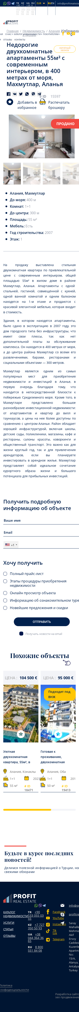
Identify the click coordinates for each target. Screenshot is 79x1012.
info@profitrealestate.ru (74, 905)
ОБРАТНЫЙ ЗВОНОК (64, 49)
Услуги (8, 923)
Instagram (57, 924)
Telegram (57, 939)
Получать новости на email (43, 634)
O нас (8, 34)
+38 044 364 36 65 (36, 937)
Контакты (19, 39)
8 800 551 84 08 (35, 949)
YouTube (57, 918)
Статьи (8, 929)
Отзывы (7, 39)
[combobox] (11, 544)
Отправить (42, 622)
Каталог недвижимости (27, 34)
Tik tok (55, 932)
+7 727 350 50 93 (36, 926)
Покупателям (50, 34)
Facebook (57, 912)
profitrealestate (74, 914)
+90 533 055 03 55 (36, 915)
